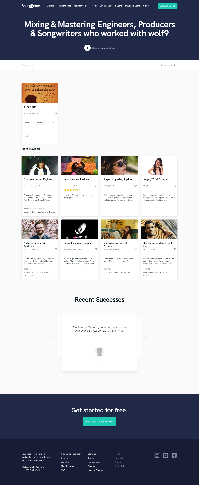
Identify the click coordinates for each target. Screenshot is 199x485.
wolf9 (26, 136)
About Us (65, 462)
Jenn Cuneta (118, 272)
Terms (117, 454)
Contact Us (119, 466)
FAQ (63, 470)
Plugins (118, 6)
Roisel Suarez (148, 272)
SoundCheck (106, 6)
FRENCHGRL (108, 272)
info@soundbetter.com (33, 467)
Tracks (94, 6)
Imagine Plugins (132, 6)
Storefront (92, 454)
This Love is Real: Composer (34, 209)
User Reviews (67, 466)
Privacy (117, 462)
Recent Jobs (65, 6)
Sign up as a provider (71, 454)
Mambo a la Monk (160, 272)
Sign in (146, 6)
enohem (127, 272)
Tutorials (118, 458)
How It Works (80, 6)
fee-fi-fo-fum (148, 276)
